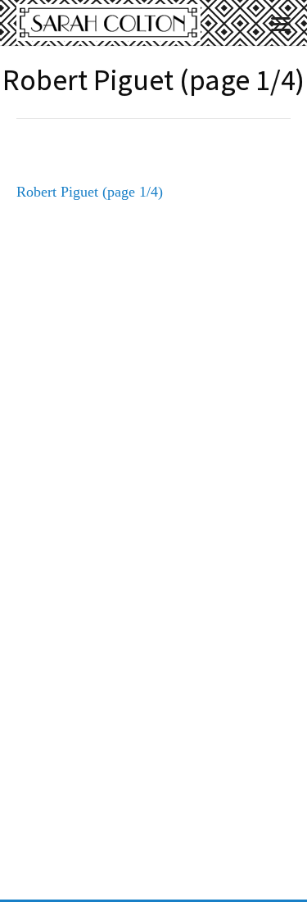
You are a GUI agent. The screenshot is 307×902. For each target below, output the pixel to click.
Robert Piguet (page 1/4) (89, 192)
